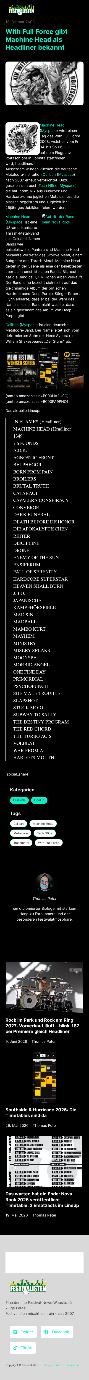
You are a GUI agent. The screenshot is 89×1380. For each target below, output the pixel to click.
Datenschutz (52, 1365)
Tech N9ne (48, 185)
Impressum (72, 1365)
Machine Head (52, 125)
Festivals (19, 800)
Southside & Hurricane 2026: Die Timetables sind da (40, 1112)
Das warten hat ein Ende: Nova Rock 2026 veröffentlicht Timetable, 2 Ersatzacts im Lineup (42, 1199)
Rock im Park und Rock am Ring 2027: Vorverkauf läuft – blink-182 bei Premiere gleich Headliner (42, 1025)
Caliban (49, 174)
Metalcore (20, 833)
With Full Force (48, 843)
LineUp (39, 800)
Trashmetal (21, 843)
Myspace (49, 130)
